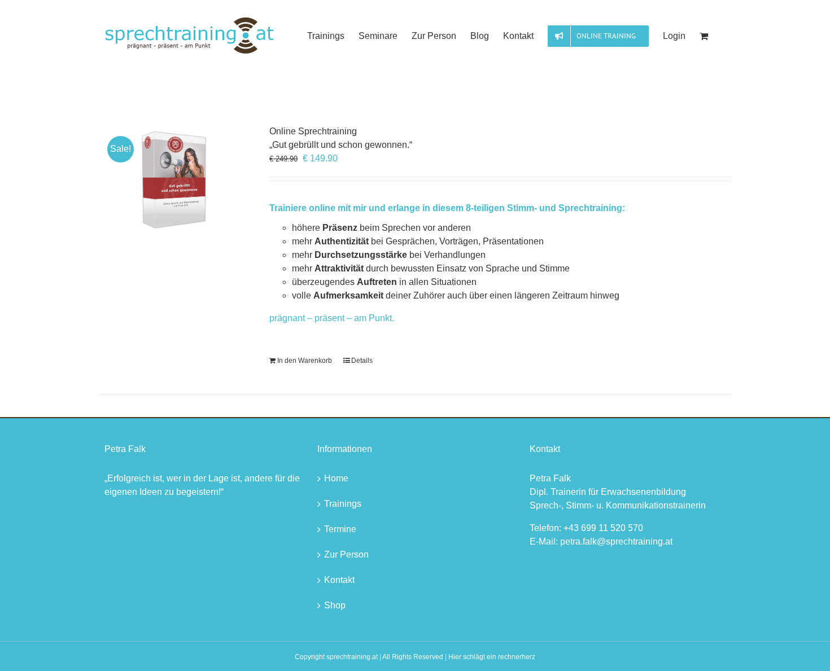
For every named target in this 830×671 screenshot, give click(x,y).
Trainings (342, 503)
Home (336, 478)
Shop (335, 605)
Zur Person (346, 554)
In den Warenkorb (304, 361)
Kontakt (339, 580)
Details (362, 361)
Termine (340, 529)
